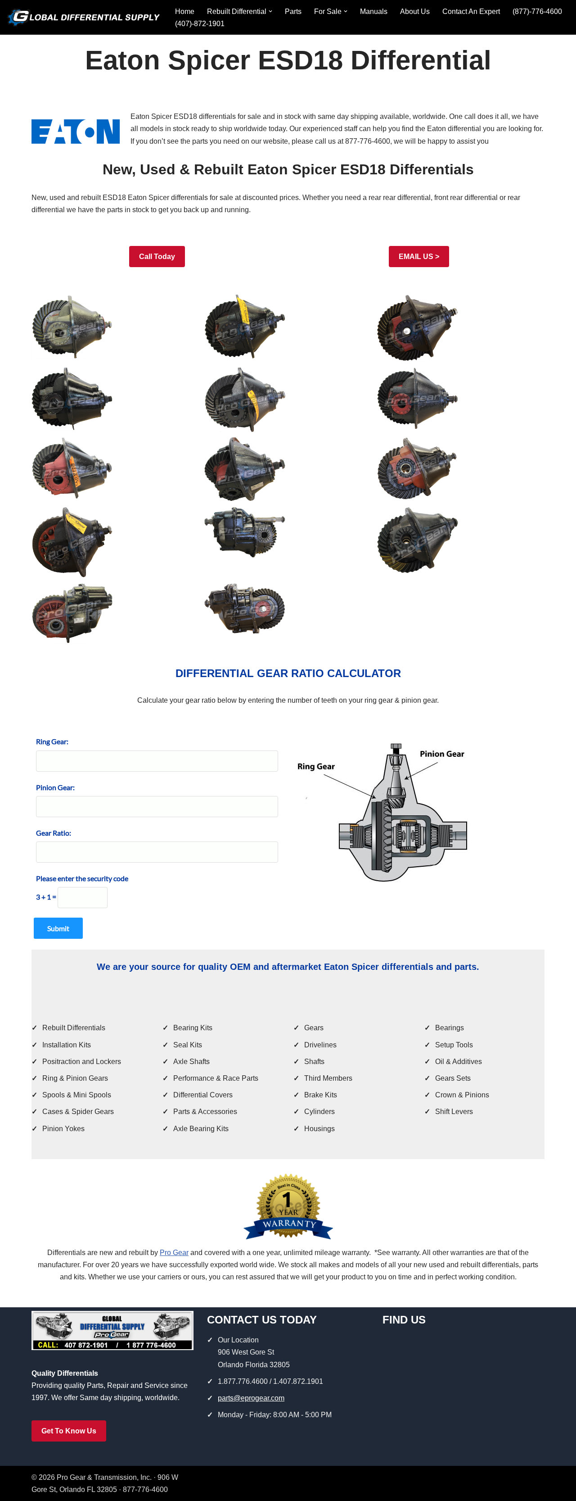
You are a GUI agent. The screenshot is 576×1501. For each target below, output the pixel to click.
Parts (293, 11)
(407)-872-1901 (200, 23)
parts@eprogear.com (251, 1398)
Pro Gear (174, 1252)
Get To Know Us (68, 1431)
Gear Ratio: (53, 832)
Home (184, 11)
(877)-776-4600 (537, 11)
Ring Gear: (52, 741)
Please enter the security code (82, 878)
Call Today (157, 256)
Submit (58, 928)
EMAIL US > (419, 256)
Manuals (373, 11)
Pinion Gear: (55, 787)
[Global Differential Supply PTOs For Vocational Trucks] (83, 17)
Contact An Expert (471, 11)
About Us (415, 11)
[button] (270, 11)
